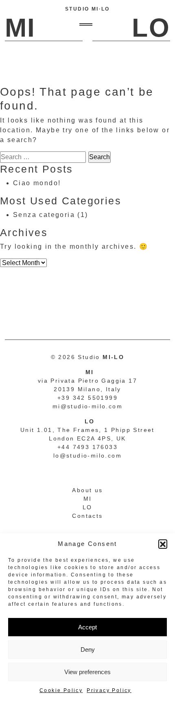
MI (87, 498)
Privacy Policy (109, 690)
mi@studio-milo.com (87, 406)
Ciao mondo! (37, 183)
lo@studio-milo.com (87, 455)
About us (87, 490)
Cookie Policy (61, 690)
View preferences (87, 671)
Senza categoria (44, 214)
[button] (163, 544)
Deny (88, 649)
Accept (87, 627)
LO (87, 507)
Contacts (87, 516)
